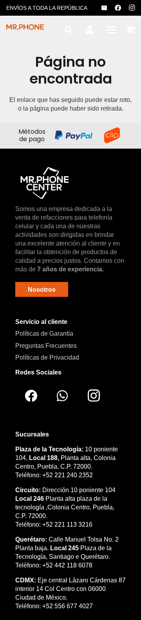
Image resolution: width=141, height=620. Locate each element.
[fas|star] (44, 182)
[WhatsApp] (62, 395)
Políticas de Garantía (44, 333)
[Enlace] (89, 30)
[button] (68, 30)
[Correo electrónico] (104, 8)
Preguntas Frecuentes (46, 345)
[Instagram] (131, 8)
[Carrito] (130, 30)
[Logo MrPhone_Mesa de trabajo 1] (25, 29)
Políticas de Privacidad (47, 357)
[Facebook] (118, 8)
